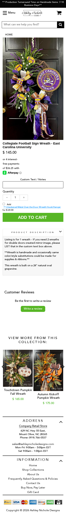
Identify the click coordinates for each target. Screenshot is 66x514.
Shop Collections (33, 470)
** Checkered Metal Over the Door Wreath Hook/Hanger (32, 207)
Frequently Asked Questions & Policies (33, 479)
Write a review (33, 308)
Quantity (8, 191)
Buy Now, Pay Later (33, 488)
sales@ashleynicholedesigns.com (33, 444)
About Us (33, 474)
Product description (33, 232)
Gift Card (33, 492)
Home (9, 34)
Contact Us (33, 483)
